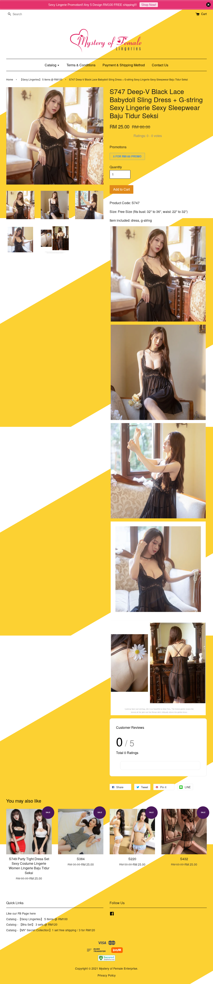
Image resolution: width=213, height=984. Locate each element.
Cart (204, 14)
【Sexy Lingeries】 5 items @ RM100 (41, 79)
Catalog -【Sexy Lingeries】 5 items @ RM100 (37, 919)
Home (9, 79)
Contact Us (160, 65)
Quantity (116, 167)
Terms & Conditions (81, 65)
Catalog (51, 65)
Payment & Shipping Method (124, 65)
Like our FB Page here (21, 913)
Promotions (118, 147)
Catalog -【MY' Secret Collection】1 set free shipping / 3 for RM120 (50, 930)
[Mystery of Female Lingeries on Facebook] (112, 914)
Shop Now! (148, 4)
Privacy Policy (107, 975)
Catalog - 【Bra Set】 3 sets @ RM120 (31, 924)
